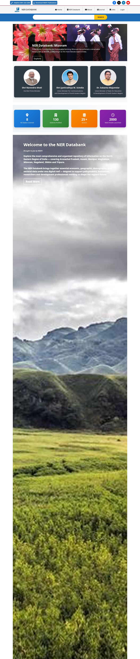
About (89, 9)
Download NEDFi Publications (45, 3)
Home (59, 9)
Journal (102, 9)
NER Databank (74, 9)
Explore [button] (37, 58)
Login (122, 9)
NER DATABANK (29, 9)
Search (101, 17)
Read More (33, 181)
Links (113, 9)
